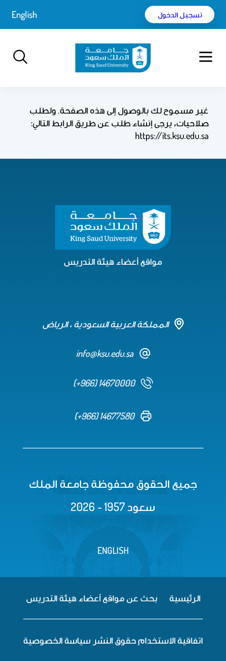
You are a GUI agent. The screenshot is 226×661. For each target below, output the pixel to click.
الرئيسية (185, 598)
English (24, 14)
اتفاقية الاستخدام (170, 640)
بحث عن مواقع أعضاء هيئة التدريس (92, 598)
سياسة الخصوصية (56, 640)
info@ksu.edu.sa (104, 353)
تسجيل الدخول (180, 14)
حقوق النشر (114, 640)
